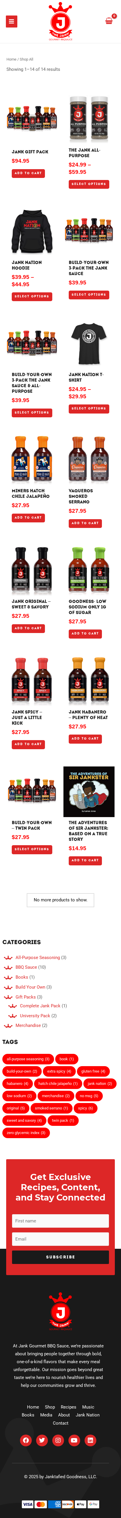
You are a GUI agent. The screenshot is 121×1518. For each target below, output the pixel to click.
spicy (85, 1108)
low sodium (19, 1096)
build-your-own (22, 1071)
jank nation (100, 1083)
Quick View (32, 140)
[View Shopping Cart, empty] (109, 21)
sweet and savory (24, 1120)
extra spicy (59, 1071)
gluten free (93, 1071)
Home (11, 59)
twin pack (63, 1120)
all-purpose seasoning (28, 1059)
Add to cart (28, 173)
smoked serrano (51, 1108)
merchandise (56, 1096)
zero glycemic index (26, 1133)
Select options (89, 184)
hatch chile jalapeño (58, 1083)
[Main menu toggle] (11, 21)
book (67, 1059)
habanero (17, 1083)
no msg (89, 1096)
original (16, 1108)
